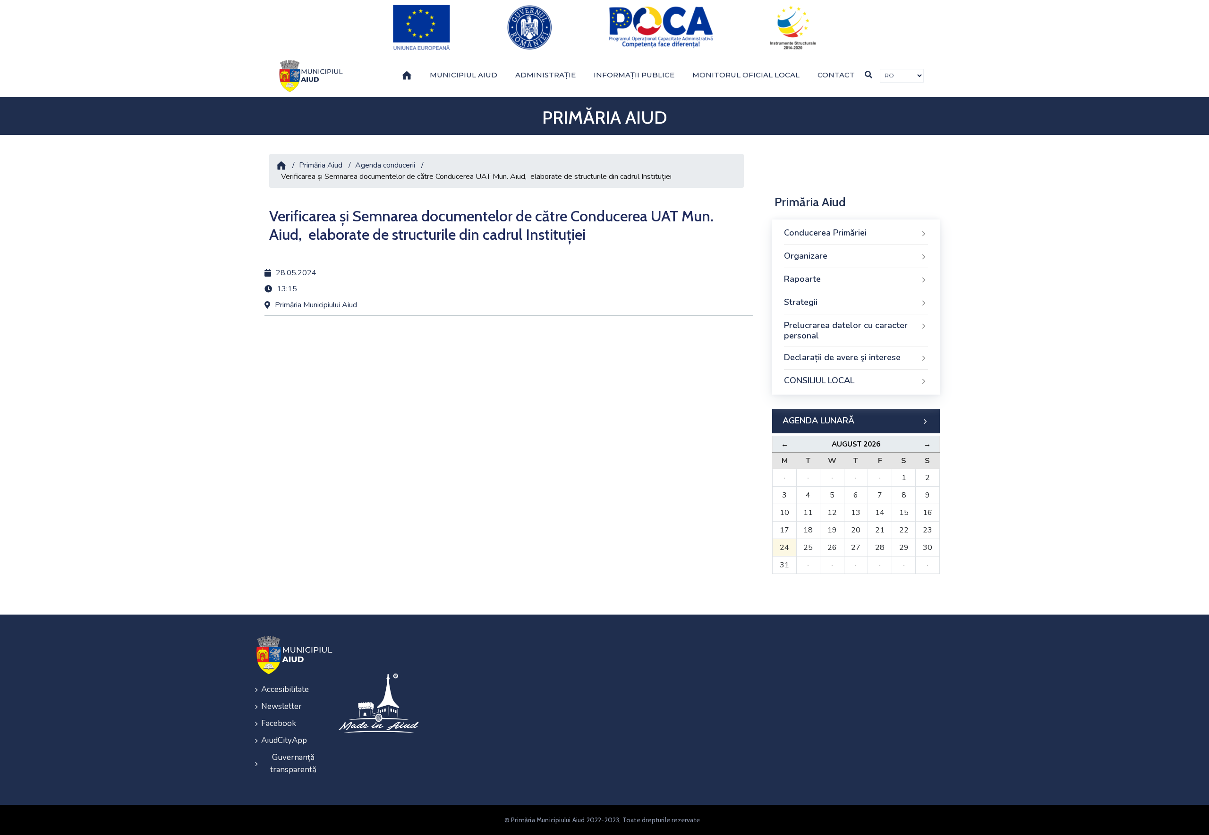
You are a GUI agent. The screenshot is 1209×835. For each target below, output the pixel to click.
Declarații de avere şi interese (842, 357)
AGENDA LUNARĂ (818, 420)
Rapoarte (802, 279)
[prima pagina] (309, 76)
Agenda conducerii (385, 165)
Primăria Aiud (320, 165)
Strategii (800, 302)
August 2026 (856, 444)
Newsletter (281, 706)
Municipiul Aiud (463, 74)
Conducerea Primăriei (825, 232)
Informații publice (634, 74)
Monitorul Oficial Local (746, 74)
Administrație (545, 74)
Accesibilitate (285, 689)
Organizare (805, 255)
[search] (868, 74)
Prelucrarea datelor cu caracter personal (846, 330)
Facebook (278, 723)
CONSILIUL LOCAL (819, 380)
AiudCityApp (284, 740)
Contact (836, 74)
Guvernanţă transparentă (293, 763)
